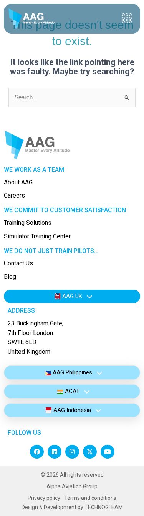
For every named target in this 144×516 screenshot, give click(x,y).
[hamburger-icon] (127, 18)
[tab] (72, 296)
